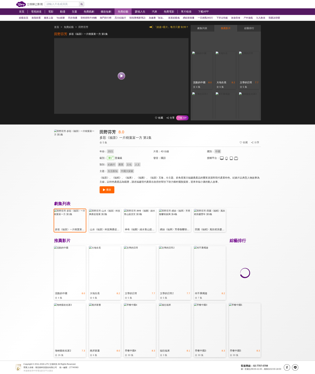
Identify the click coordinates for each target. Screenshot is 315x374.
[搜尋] (81, 4)
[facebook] (287, 367)
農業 (120, 164)
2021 (110, 151)
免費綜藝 (69, 27)
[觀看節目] (121, 76)
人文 (137, 164)
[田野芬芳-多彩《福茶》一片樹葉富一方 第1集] (74, 158)
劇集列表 (202, 28)
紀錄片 (111, 164)
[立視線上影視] (29, 4)
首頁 (56, 27)
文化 (129, 164)
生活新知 (113, 171)
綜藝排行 (249, 28)
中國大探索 (127, 171)
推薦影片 (226, 28)
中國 (217, 151)
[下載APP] (182, 117)
